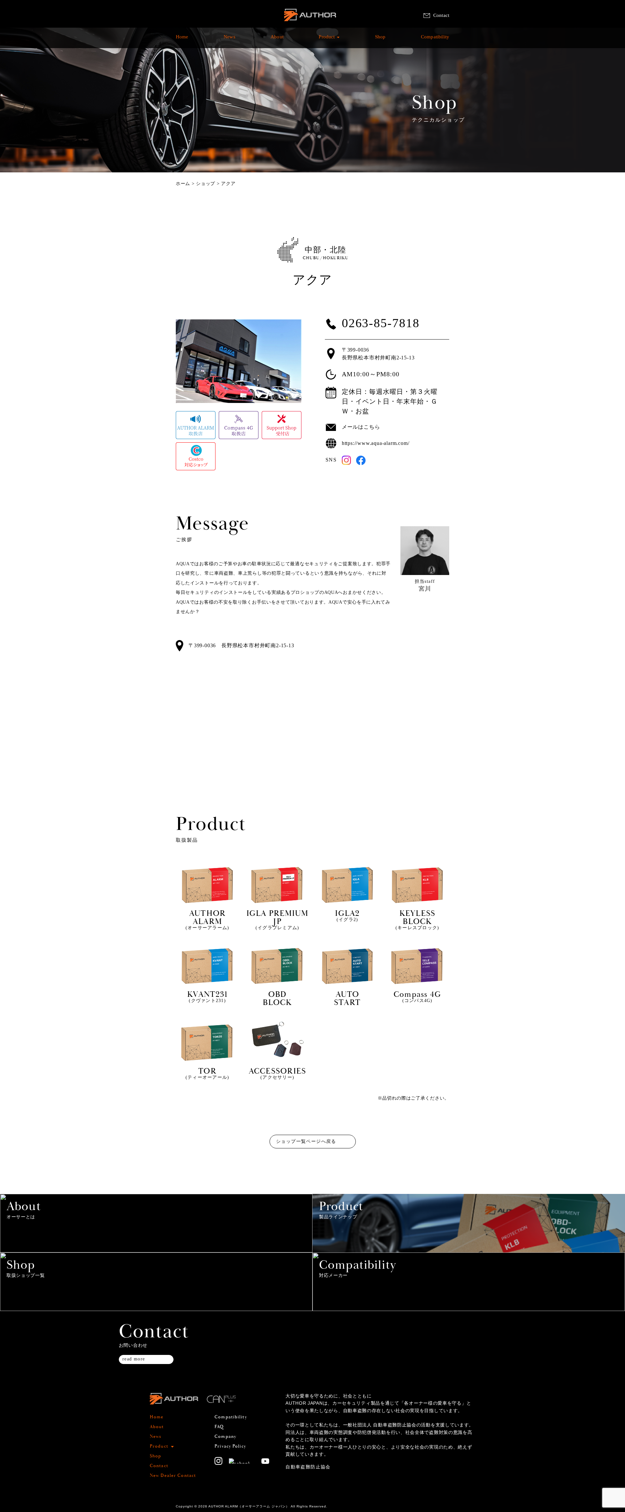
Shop (380, 40)
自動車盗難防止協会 (308, 1466)
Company (225, 1436)
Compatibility (435, 40)
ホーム (183, 183)
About (277, 40)
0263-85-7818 (381, 323)
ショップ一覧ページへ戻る (306, 1141)
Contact (441, 15)
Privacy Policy (230, 1446)
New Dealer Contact (173, 1475)
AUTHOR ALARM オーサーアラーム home (310, 22)
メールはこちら (361, 427)
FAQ (219, 1427)
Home (182, 40)
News (229, 40)
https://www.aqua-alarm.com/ (376, 443)
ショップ (205, 183)
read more (133, 1359)
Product (327, 40)
